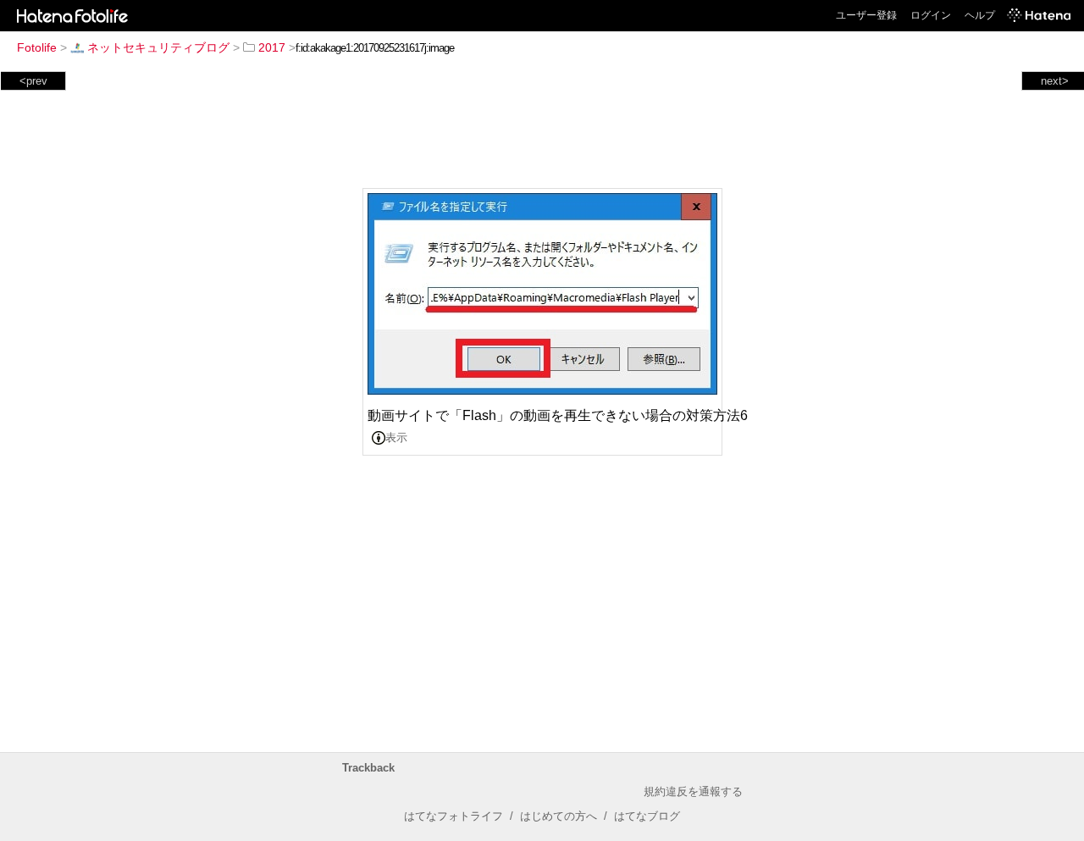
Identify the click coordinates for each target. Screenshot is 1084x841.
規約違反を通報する (693, 791)
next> (1055, 81)
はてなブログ (647, 816)
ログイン (930, 15)
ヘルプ (980, 15)
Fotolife (37, 47)
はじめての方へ (558, 816)
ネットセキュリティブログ (158, 47)
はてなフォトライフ (453, 816)
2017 (271, 47)
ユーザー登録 (866, 15)
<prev (33, 81)
